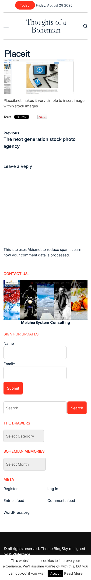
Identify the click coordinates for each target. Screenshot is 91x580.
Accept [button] (55, 573)
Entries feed (14, 500)
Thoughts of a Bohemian (46, 26)
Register (11, 488)
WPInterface (19, 554)
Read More (73, 573)
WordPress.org (17, 512)
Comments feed (61, 500)
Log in (52, 488)
